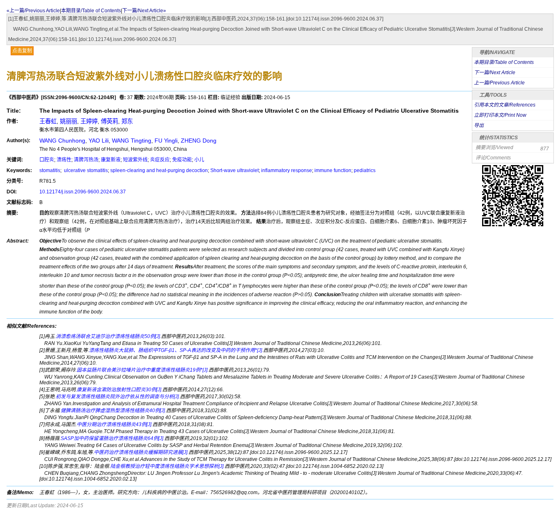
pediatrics (365, 170)
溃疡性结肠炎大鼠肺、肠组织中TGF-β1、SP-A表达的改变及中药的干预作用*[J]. (176, 350)
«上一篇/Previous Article (33, 11)
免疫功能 (182, 160)
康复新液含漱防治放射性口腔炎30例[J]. (119, 389)
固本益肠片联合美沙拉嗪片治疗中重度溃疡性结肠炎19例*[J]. (143, 370)
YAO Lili (99, 140)
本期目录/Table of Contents (91, 11)
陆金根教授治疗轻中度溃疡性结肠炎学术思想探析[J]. (167, 466)
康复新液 (111, 160)
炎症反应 (160, 160)
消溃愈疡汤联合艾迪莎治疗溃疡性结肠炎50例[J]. (108, 336)
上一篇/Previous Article (499, 83)
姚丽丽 (68, 121)
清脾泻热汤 (86, 160)
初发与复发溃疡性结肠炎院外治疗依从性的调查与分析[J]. (118, 396)
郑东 (127, 121)
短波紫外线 (135, 160)
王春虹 (48, 121)
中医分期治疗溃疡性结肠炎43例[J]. (115, 424)
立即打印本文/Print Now (500, 115)
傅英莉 (109, 121)
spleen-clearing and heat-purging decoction (159, 170)
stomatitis (49, 170)
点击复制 (22, 51)
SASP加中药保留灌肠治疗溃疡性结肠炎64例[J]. (112, 438)
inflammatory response (286, 170)
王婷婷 (89, 121)
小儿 (199, 160)
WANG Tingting (131, 140)
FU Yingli (166, 140)
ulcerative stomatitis (85, 170)
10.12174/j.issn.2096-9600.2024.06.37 (82, 192)
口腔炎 (46, 160)
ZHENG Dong (198, 140)
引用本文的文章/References (504, 105)
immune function (332, 170)
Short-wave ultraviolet (234, 170)
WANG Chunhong (62, 140)
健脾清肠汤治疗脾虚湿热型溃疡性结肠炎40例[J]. (113, 410)
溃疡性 (64, 160)
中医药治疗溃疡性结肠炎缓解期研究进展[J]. (141, 452)
